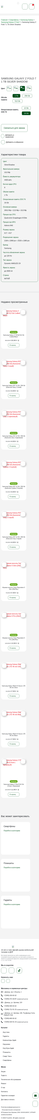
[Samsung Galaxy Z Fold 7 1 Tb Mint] (15, 88)
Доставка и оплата (7, 1099)
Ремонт (3, 1083)
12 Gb (26, 108)
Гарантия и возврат (8, 1095)
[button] (25, 6)
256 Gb (27, 96)
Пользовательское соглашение (11, 1110)
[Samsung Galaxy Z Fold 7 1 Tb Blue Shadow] (29, 88)
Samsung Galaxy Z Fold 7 (10, 22)
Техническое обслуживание (11, 1079)
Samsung (7, 248)
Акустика (6, 1032)
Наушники (6, 1044)
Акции (3, 1071)
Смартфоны (14, 20)
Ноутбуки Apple (8, 1048)
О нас (3, 1087)
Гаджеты (6, 1036)
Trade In (4, 1075)
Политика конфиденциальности (10, 1107)
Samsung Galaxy (26, 20)
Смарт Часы (7, 1056)
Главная (4, 20)
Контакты (4, 1091)
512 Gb (17, 101)
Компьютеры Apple (9, 1040)
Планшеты (7, 1052)
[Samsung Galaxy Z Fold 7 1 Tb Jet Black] (9, 88)
